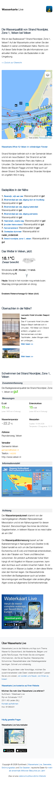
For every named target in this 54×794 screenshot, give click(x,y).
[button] (7, 114)
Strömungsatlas (8, 767)
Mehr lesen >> (27, 344)
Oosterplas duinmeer (12, 231)
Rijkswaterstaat (45, 138)
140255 (12, 453)
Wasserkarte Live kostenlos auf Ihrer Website (20, 685)
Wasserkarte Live (35, 764)
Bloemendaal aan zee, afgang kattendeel (21, 207)
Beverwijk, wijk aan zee (13, 196)
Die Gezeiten (24, 767)
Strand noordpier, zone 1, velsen (17, 238)
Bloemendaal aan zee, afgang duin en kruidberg (24, 199)
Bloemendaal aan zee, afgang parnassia (20, 214)
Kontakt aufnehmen (10, 703)
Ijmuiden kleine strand (13, 224)
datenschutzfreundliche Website (32, 776)
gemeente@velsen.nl (10, 450)
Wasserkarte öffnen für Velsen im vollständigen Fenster (24, 146)
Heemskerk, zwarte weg (14, 221)
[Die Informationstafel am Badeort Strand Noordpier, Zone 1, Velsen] (27, 482)
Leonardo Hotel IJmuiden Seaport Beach (35, 316)
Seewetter (47, 764)
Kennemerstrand (11, 228)
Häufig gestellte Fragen (11, 719)
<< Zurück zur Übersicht (12, 62)
